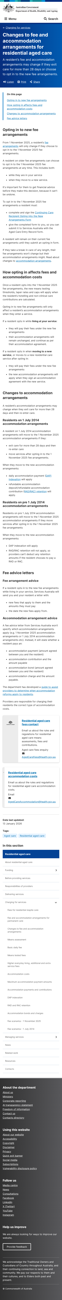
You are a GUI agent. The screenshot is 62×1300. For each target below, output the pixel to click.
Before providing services (17, 878)
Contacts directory (13, 1117)
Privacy (7, 1151)
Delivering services (14, 894)
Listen (10, 81)
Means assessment (17, 939)
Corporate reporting (14, 1100)
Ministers (8, 1096)
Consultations (10, 1193)
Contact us (9, 1113)
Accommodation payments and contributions (30, 989)
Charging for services (18, 27)
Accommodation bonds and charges (25, 1013)
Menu (12, 19)
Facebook (8, 1197)
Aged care (10, 835)
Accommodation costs (18, 974)
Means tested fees (17, 955)
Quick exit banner (13, 1155)
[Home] (31, 8)
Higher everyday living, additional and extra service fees (29, 964)
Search (53, 19)
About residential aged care (18, 862)
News (8, 1045)
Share (36, 81)
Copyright (8, 1143)
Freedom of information (16, 1109)
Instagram (8, 1214)
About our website (13, 1134)
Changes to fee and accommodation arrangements (25, 930)
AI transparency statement (18, 1105)
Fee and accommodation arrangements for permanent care (28, 919)
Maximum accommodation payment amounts (30, 982)
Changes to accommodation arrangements (31, 113)
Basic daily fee (15, 947)
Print (23, 81)
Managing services (14, 1037)
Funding (9, 870)
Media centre (10, 1185)
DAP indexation (15, 997)
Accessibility (10, 1138)
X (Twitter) (9, 1206)
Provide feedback (17, 1246)
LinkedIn (7, 1202)
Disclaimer (9, 1147)
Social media (10, 1159)
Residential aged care (32, 835)
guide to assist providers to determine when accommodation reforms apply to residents (30, 690)
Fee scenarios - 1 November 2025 (24, 1021)
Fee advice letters (17, 118)
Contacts (9, 1069)
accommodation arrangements (33, 260)
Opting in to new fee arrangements (27, 100)
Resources (10, 1061)
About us (8, 1092)
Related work (11, 1053)
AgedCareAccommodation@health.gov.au (32, 801)
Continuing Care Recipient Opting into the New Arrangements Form (31, 216)
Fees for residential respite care (23, 910)
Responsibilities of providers (19, 886)
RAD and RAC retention (19, 1005)
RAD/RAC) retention (35, 491)
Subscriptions (10, 1164)
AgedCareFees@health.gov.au (39, 757)
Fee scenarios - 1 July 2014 (21, 1029)
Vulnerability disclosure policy (20, 1168)
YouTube (7, 1210)
